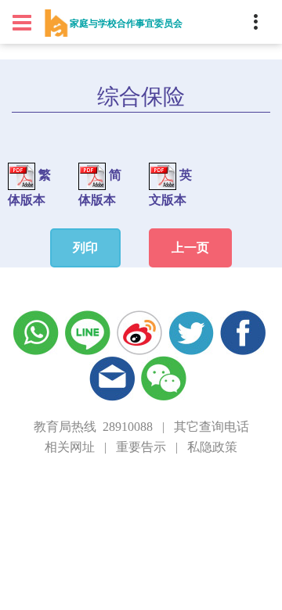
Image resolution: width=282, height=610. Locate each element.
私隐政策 (212, 447)
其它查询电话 (211, 426)
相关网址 (70, 447)
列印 (85, 247)
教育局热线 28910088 (93, 426)
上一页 (190, 247)
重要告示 (141, 447)
